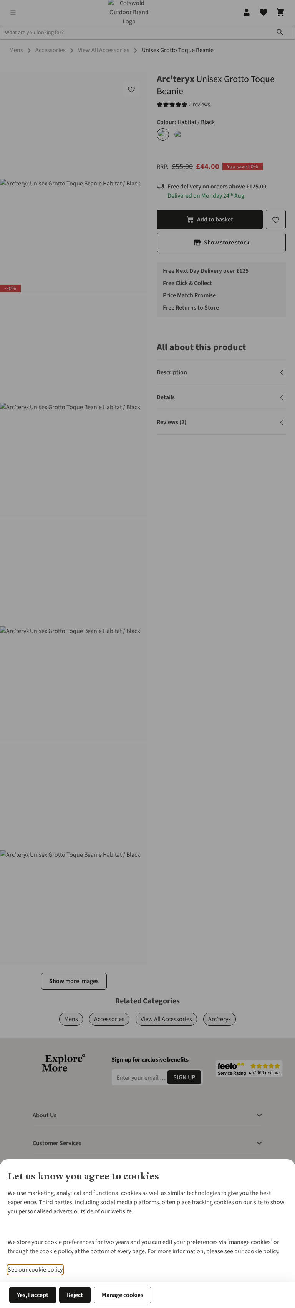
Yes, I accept (32, 1295)
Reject (75, 1295)
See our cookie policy (35, 1269)
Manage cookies (122, 1295)
